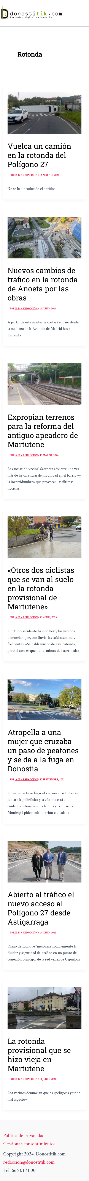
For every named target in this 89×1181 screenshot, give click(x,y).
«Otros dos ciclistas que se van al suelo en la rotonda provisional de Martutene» (41, 588)
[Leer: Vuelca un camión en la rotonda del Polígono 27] (44, 112)
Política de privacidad (23, 1135)
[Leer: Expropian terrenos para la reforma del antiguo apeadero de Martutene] (44, 383)
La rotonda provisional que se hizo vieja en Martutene (39, 1054)
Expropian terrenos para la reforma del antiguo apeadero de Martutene (43, 430)
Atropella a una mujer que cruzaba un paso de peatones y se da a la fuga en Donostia (43, 750)
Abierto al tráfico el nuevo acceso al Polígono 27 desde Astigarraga (41, 907)
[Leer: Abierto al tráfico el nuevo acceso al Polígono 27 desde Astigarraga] (44, 861)
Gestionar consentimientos (29, 1143)
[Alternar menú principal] (83, 13)
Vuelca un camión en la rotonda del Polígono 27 (39, 155)
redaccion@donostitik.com (29, 1162)
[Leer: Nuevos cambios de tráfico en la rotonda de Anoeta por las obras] (44, 237)
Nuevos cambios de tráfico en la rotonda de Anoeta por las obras (43, 283)
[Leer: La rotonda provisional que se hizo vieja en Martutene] (44, 1007)
